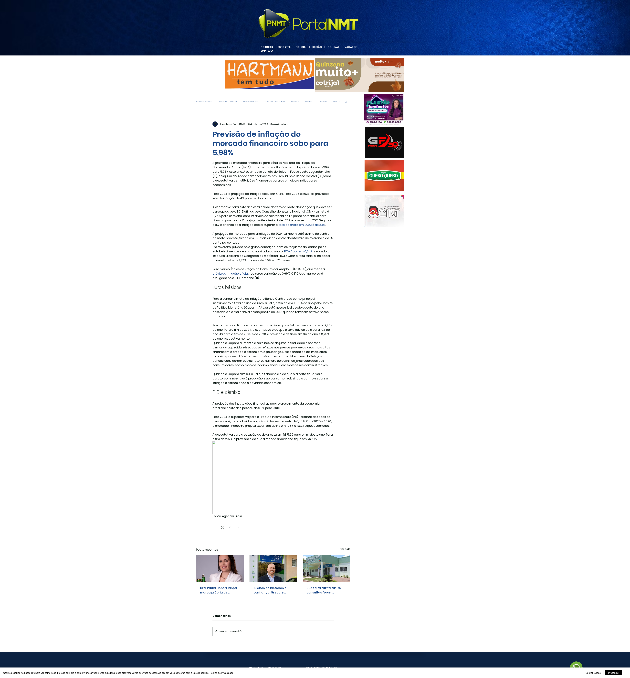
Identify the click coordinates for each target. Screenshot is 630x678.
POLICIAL (301, 47)
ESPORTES (285, 47)
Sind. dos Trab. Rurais (275, 101)
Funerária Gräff (250, 101)
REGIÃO (317, 47)
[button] (346, 101)
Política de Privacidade (221, 672)
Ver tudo (345, 549)
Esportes (322, 101)
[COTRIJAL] (359, 75)
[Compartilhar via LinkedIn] (230, 527)
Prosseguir (613, 672)
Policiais (295, 101)
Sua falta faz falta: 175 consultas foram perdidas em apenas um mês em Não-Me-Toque (326, 590)
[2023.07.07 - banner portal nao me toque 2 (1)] (376, 109)
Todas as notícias (204, 101)
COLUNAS (334, 47)
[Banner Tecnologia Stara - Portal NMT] (269, 75)
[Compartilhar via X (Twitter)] (222, 527)
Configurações (593, 672)
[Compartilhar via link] (238, 527)
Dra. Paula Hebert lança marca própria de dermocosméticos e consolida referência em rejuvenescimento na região (219, 590)
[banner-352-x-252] (377, 175)
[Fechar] (626, 672)
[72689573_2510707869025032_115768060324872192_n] (384, 211)
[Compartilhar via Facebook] (214, 527)
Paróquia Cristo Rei (228, 101)
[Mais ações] (332, 124)
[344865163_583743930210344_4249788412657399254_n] (384, 142)
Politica (308, 101)
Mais (335, 101)
